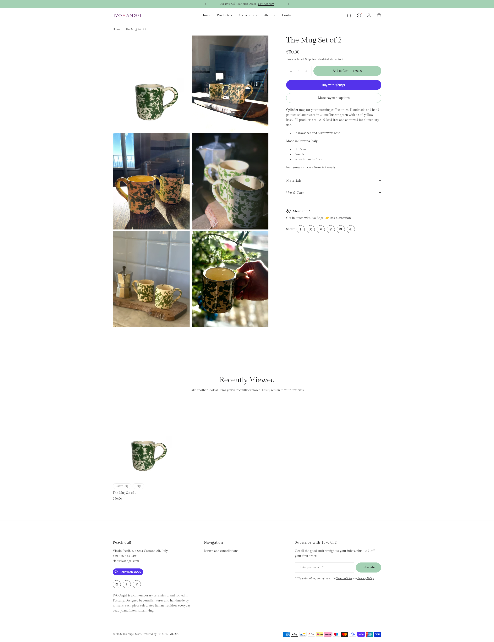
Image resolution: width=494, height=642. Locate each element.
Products (223, 15)
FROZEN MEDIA (167, 634)
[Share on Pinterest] (321, 229)
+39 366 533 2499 (125, 556)
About (268, 15)
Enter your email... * (311, 567)
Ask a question (340, 218)
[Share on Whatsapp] (331, 229)
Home (116, 29)
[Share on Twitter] (311, 229)
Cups (138, 486)
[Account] (369, 15)
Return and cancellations (221, 551)
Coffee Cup (122, 486)
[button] (205, 4)
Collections (247, 15)
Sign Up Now (266, 3)
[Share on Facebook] (301, 229)
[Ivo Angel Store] (128, 15)
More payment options (334, 98)
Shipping (310, 59)
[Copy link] (351, 229)
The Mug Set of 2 (124, 493)
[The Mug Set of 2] (144, 440)
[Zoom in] (151, 84)
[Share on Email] (341, 229)
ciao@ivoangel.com (126, 561)
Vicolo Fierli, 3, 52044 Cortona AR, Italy (140, 551)
